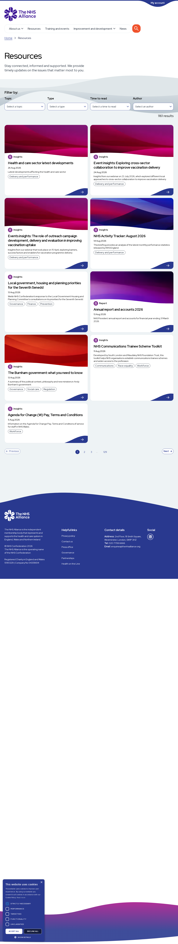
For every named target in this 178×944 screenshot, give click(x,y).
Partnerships (68, 558)
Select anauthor (144, 106)
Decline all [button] (32, 931)
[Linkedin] (150, 537)
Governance (68, 552)
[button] (24, 937)
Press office (67, 547)
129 (105, 452)
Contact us (67, 541)
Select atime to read (104, 106)
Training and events (57, 28)
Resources (34, 28)
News (123, 28)
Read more (21, 897)
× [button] (41, 882)
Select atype (57, 106)
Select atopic (14, 106)
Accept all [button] (14, 931)
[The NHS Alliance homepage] (20, 14)
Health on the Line (71, 563)
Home (8, 38)
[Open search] (136, 28)
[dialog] (23, 910)
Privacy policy (68, 535)
